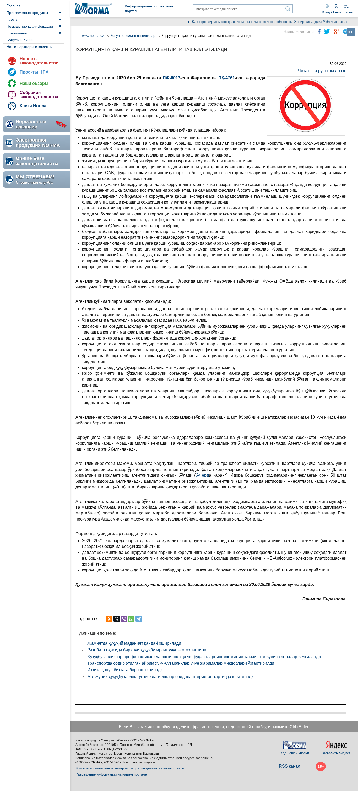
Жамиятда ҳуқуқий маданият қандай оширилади (134, 643)
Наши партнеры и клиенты (29, 47)
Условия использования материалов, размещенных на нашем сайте (129, 768)
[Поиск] (288, 8)
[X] (116, 619)
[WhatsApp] (131, 619)
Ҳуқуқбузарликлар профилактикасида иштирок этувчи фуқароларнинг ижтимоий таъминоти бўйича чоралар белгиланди (204, 656)
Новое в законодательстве (39, 61)
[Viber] (124, 619)
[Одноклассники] (109, 619)
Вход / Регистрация (337, 12)
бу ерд (202, 475)
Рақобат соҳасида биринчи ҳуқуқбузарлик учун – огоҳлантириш (148, 650)
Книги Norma (33, 105)
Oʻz (346, 6)
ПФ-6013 (171, 78)
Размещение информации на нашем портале (111, 774)
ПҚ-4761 (226, 78)
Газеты (12, 19)
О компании (17, 33)
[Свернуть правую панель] (351, 32)
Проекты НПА (34, 72)
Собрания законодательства (39, 95)
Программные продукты (27, 13)
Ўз (337, 6)
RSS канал (289, 766)
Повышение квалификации (30, 26)
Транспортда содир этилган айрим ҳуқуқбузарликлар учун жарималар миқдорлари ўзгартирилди (180, 663)
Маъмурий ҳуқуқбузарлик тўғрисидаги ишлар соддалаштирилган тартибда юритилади (170, 676)
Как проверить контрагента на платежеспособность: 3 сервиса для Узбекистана (261, 21)
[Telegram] (138, 619)
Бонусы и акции (20, 40)
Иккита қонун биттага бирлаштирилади (125, 670)
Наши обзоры (34, 83)
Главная (14, 6)
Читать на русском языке (322, 71)
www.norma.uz (93, 36)
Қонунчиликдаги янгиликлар (133, 36)
